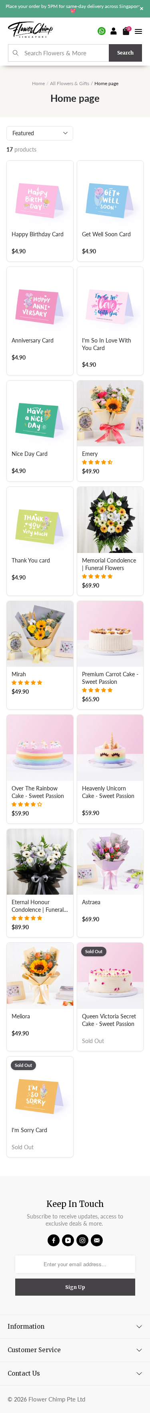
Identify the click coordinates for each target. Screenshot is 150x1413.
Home (38, 83)
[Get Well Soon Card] (110, 194)
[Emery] (110, 414)
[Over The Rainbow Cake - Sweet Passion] (40, 748)
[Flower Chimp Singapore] (30, 30)
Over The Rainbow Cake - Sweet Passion (38, 792)
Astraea (91, 902)
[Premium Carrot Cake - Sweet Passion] (110, 634)
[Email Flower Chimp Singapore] (97, 1240)
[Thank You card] (40, 520)
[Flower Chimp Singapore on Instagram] (82, 1240)
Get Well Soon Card (106, 234)
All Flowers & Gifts (69, 83)
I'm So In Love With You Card (106, 344)
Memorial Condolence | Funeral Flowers (109, 564)
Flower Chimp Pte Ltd (56, 1399)
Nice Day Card (30, 454)
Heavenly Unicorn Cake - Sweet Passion (108, 792)
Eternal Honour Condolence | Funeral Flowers (38, 906)
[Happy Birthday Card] (40, 194)
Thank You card (31, 560)
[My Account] (114, 31)
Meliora (21, 1016)
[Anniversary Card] (40, 300)
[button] (97, 462)
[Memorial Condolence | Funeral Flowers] (110, 520)
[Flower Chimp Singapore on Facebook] (54, 1240)
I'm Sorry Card (29, 1130)
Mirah (19, 674)
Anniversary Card (33, 340)
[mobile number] (102, 31)
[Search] (16, 53)
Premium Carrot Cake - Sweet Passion (110, 678)
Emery (90, 454)
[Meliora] (40, 976)
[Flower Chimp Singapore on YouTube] (68, 1240)
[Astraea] (110, 862)
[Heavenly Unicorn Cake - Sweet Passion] (110, 748)
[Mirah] (40, 634)
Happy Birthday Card (38, 234)
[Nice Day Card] (40, 414)
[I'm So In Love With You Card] (110, 300)
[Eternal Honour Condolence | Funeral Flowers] (40, 862)
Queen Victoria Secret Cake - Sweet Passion (109, 1020)
